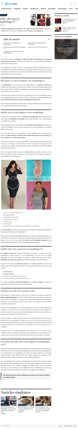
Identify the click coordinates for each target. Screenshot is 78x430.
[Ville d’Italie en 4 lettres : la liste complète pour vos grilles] (26, 401)
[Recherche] (71, 3)
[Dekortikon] (11, 3)
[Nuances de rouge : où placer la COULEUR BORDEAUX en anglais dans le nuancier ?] (58, 21)
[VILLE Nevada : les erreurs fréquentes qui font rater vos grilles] (43, 401)
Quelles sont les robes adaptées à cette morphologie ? (37, 43)
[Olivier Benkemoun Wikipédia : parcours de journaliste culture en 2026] (9, 401)
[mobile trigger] (3, 3)
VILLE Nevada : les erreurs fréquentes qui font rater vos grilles (43, 408)
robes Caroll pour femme (9, 297)
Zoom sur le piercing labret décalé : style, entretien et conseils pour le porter (66, 50)
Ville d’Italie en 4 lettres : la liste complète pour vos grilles (26, 408)
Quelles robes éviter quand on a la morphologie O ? (14, 47)
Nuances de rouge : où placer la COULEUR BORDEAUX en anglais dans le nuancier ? (69, 20)
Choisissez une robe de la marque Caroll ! (37, 47)
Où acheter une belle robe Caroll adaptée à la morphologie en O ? (14, 52)
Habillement (57, 22)
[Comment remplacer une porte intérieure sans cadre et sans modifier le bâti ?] (58, 29)
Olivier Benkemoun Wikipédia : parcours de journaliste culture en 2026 (8, 409)
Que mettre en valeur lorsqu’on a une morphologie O (12, 43)
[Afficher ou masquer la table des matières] (35, 39)
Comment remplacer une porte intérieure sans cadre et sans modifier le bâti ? (69, 28)
